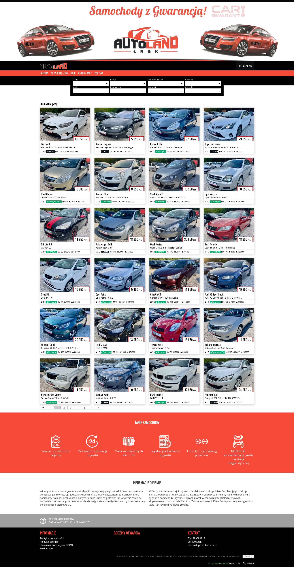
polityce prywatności (233, 556)
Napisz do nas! (224, 563)
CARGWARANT (85, 73)
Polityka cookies (49, 541)
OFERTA (44, 73)
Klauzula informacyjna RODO (56, 545)
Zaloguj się (246, 66)
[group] (147, 30)
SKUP (72, 73)
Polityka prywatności (52, 538)
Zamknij (248, 556)
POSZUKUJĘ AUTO (59, 73)
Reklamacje (46, 548)
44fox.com (250, 563)
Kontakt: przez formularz (202, 545)
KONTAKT (98, 73)
